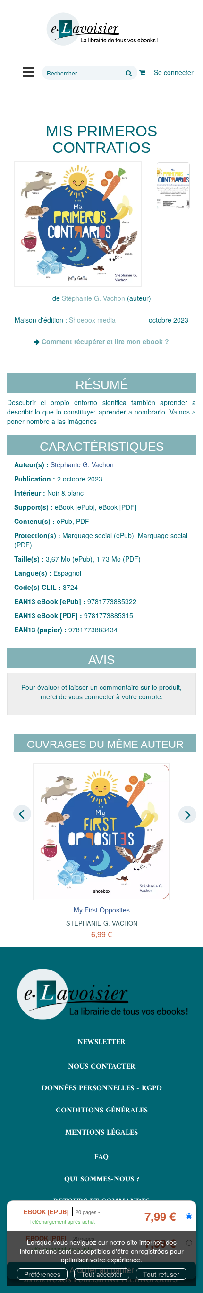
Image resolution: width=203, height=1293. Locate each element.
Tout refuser (161, 1274)
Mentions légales (101, 1132)
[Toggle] (28, 71)
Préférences (42, 1274)
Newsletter (101, 1042)
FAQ (101, 1157)
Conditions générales (102, 1110)
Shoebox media (92, 319)
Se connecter (174, 72)
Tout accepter (101, 1274)
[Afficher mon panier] (142, 72)
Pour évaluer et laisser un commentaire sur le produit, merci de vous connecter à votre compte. (101, 691)
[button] (78, 224)
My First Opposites (102, 909)
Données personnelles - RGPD (102, 1088)
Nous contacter (101, 1066)
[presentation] (22, 814)
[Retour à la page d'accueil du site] (101, 29)
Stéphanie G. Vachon (93, 298)
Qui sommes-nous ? (101, 1179)
